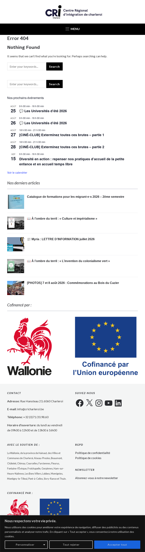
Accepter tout (117, 544)
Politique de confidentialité (92, 453)
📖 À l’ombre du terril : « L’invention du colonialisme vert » (68, 261)
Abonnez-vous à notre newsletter (96, 478)
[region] (72, 533)
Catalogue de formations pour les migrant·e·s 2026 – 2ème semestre (75, 196)
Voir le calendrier (17, 172)
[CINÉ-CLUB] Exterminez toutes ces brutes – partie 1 (61, 134)
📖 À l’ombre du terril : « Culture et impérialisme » (62, 218)
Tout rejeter (71, 544)
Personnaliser (25, 544)
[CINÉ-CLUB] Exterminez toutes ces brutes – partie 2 (61, 146)
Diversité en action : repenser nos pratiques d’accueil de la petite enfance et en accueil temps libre (71, 161)
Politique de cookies (88, 458)
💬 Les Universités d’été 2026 (43, 110)
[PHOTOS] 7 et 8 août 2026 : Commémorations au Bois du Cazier (73, 282)
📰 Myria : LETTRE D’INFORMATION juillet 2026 (61, 239)
